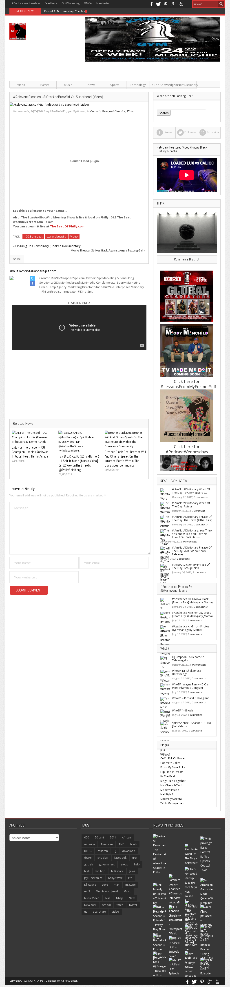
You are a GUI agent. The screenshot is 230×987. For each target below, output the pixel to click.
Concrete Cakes (170, 763)
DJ (115, 851)
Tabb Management (172, 803)
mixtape (130, 885)
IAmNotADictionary (185, 85)
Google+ (173, 4)
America (89, 844)
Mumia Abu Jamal (107, 891)
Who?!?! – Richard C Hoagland (191, 698)
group (124, 864)
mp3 (87, 891)
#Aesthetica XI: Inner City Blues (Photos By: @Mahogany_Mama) (192, 614)
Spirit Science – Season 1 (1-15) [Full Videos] (191, 724)
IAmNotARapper (68, 980)
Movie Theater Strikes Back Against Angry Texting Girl (107, 250)
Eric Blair (102, 858)
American (107, 844)
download (128, 851)
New (132, 898)
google (88, 864)
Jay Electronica (93, 878)
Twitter (158, 4)
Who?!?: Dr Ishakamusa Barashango (186, 672)
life (130, 878)
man (116, 885)
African (126, 837)
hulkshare (117, 871)
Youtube (181, 4)
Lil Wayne (90, 885)
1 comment (198, 510)
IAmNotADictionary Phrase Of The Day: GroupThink (191, 566)
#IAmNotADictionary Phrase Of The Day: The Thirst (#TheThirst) (192, 518)
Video (21, 85)
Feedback (51, 3)
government (107, 864)
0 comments (21, 111)
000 (86, 837)
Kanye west (115, 878)
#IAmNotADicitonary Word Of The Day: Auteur (191, 504)
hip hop (100, 871)
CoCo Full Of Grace (172, 758)
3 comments (199, 572)
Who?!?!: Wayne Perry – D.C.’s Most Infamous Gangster (190, 686)
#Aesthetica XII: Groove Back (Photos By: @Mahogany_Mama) (192, 600)
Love (105, 885)
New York (90, 905)
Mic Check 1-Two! (171, 785)
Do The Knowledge (161, 85)
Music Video (92, 898)
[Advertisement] (151, 93)
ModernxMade (169, 790)
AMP (121, 844)
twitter (133, 905)
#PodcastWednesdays (26, 3)
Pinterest (165, 4)
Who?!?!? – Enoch (182, 710)
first (134, 858)
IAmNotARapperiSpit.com (68, 111)
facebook (120, 858)
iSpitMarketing (71, 3)
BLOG (88, 851)
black (133, 844)
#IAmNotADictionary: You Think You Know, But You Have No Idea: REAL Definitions (192, 534)
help (137, 864)
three (120, 905)
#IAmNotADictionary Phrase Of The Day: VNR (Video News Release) (192, 551)
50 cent (99, 837)
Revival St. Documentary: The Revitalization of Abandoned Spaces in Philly (88, 11)
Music (68, 85)
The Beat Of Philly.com (67, 226)
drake (88, 858)
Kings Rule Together (173, 781)
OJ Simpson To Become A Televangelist (188, 658)
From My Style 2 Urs (172, 767)
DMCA (88, 3)
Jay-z (132, 871)
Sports (114, 85)
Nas (107, 898)
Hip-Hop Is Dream (172, 772)
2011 (113, 837)
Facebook (151, 4)
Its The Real (167, 776)
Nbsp (119, 898)
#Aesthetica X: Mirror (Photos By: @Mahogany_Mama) (190, 628)
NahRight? (166, 794)
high (87, 871)
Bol (162, 754)
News (91, 85)
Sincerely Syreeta (171, 799)
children (102, 851)
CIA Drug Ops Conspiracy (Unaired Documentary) (48, 246)
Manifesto (102, 3)
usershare (99, 912)
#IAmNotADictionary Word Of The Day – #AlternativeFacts (191, 491)
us (85, 912)
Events (44, 85)
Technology (138, 85)
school (106, 905)
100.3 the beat (33, 236)
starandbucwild (56, 236)
